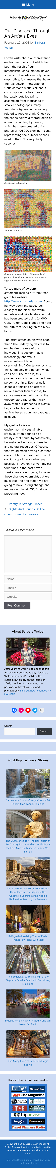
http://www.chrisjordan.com (23, 301)
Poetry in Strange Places (25, 504)
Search (8, 725)
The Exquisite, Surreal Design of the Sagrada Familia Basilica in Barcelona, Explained (28, 980)
